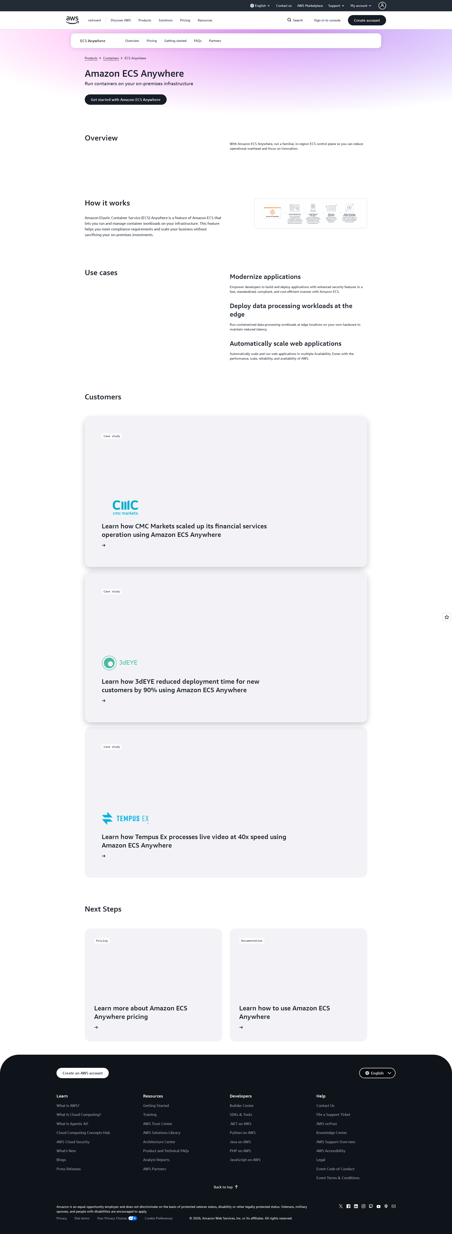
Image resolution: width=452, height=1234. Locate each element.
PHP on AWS (240, 1150)
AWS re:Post (326, 1123)
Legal (320, 1159)
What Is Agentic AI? (72, 1123)
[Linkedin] (356, 1207)
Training (150, 1114)
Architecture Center (159, 1141)
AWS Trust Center (157, 1123)
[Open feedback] (447, 617)
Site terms (81, 1218)
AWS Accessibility (330, 1150)
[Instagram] (363, 1207)
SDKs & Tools (241, 1114)
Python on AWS (243, 1132)
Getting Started (156, 1105)
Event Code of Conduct (335, 1168)
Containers (111, 58)
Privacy (61, 1218)
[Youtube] (378, 1207)
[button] (121, 20)
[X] (341, 1207)
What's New (66, 1150)
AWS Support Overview (335, 1141)
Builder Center (242, 1105)
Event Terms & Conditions (337, 1177)
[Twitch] (371, 1207)
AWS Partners (154, 1168)
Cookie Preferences (159, 1218)
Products (91, 58)
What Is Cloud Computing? (78, 1114)
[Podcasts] (386, 1207)
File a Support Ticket (333, 1114)
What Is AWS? (67, 1105)
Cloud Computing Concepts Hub (83, 1132)
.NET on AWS (240, 1123)
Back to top (223, 1187)
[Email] (394, 1207)
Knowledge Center (331, 1132)
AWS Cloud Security (72, 1141)
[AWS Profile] (382, 5)
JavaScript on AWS (245, 1159)
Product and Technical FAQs (166, 1150)
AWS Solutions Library (161, 1132)
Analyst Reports (156, 1159)
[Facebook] (348, 1207)
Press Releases (68, 1168)
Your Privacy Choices (112, 1218)
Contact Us (325, 1105)
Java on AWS (240, 1141)
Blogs (61, 1159)
